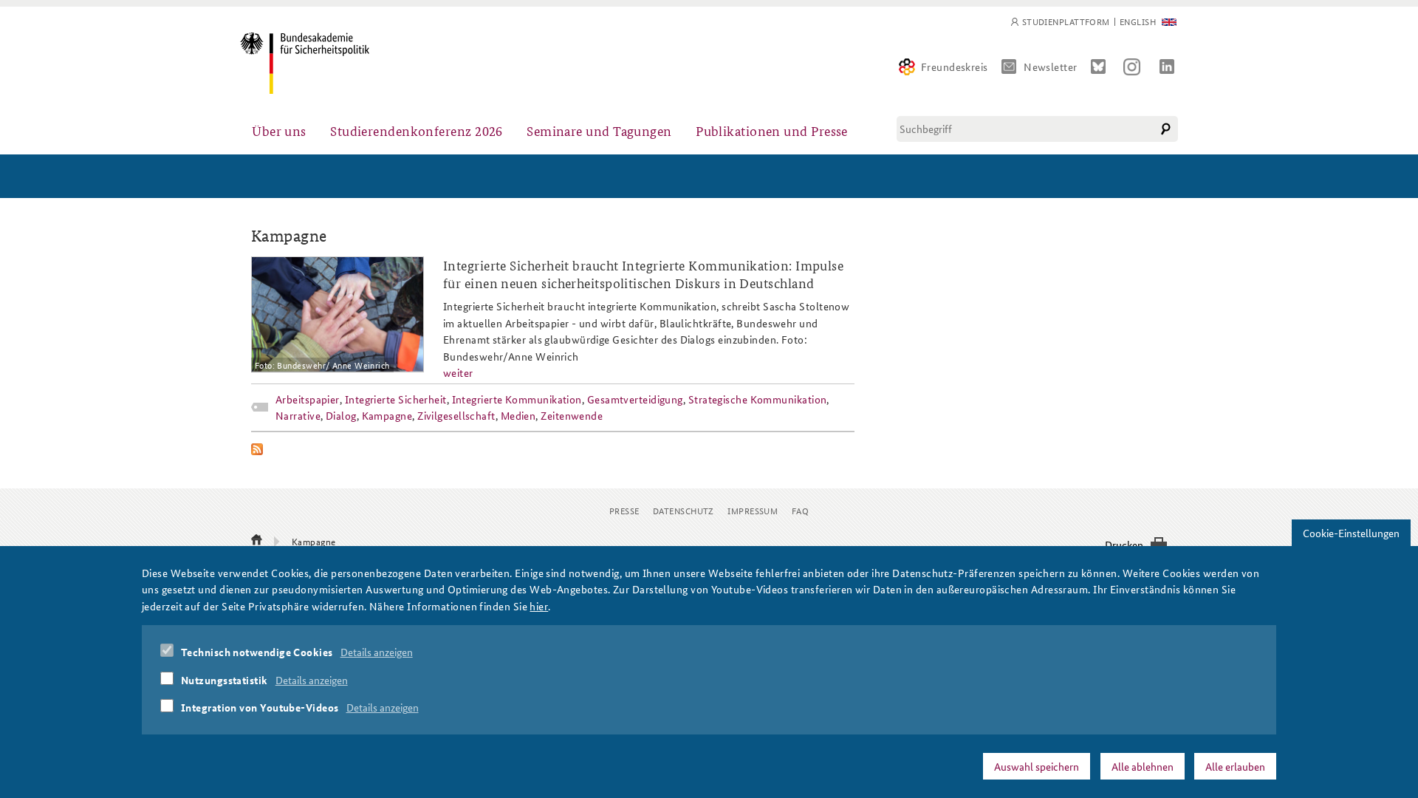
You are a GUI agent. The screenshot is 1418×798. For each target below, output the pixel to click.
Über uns (279, 130)
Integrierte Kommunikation (517, 399)
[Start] (256, 541)
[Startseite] (304, 63)
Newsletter (1051, 66)
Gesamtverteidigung (635, 399)
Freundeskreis (954, 66)
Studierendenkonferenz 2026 (416, 130)
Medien (518, 415)
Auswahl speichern (1036, 766)
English (1138, 22)
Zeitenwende (572, 415)
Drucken (1124, 544)
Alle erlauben (1235, 766)
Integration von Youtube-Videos (260, 707)
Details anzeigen (376, 652)
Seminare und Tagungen (599, 130)
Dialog (341, 415)
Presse (624, 510)
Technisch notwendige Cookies (257, 652)
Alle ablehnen (1143, 766)
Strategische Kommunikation (757, 399)
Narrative (298, 415)
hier (539, 605)
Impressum (752, 510)
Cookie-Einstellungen (1351, 532)
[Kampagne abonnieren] (552, 449)
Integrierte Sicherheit (396, 399)
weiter (458, 372)
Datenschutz (683, 510)
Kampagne (387, 415)
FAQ (800, 510)
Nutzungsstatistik (224, 679)
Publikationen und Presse (772, 130)
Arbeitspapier (307, 399)
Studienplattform (1066, 22)
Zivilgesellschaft (456, 415)
